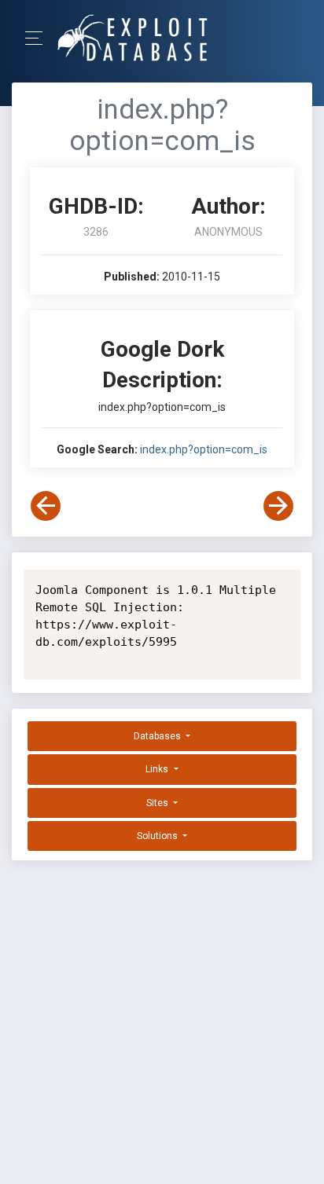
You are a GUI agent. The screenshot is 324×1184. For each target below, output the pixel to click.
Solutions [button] (158, 835)
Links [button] (158, 769)
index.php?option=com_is (203, 449)
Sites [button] (158, 802)
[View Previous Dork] (46, 506)
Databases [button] (158, 736)
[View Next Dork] (278, 506)
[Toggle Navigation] (38, 38)
